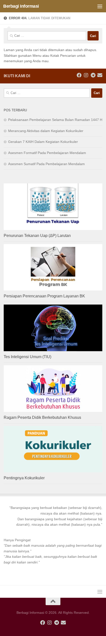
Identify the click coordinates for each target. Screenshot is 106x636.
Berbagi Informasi (21, 6)
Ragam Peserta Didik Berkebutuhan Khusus (42, 417)
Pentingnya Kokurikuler (24, 478)
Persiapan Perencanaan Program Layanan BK (44, 296)
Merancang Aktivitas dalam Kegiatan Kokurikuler (45, 131)
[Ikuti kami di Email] (99, 75)
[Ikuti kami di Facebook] (79, 75)
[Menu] (100, 6)
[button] (53, 516)
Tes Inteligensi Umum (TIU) (27, 357)
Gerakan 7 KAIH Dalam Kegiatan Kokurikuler (43, 142)
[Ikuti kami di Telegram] (92, 75)
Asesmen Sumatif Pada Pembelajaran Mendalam (46, 164)
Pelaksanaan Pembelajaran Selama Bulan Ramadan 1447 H (55, 120)
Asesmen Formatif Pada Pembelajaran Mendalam (47, 153)
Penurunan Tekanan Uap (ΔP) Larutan (37, 235)
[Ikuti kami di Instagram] (86, 75)
